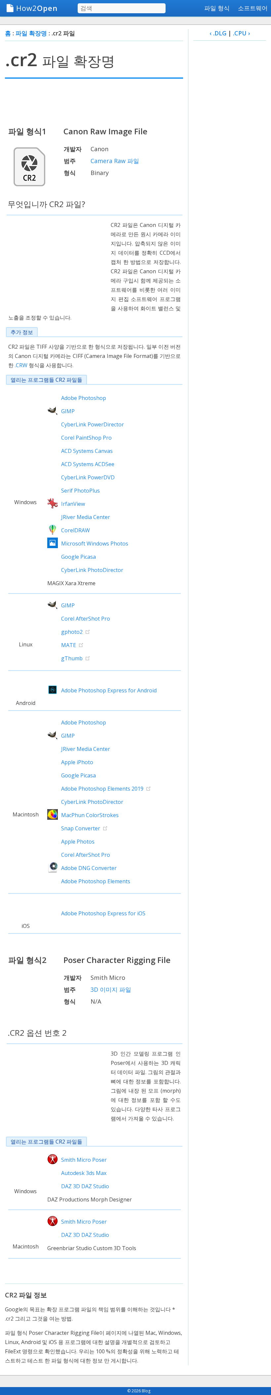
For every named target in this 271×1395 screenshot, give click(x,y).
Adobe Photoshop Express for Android (109, 690)
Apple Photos (78, 841)
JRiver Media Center (85, 517)
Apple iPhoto (77, 762)
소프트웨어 (253, 8)
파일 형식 (217, 8)
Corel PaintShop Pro (86, 437)
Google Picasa (78, 556)
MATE (68, 645)
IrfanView (73, 503)
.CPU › (241, 33)
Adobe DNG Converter (89, 868)
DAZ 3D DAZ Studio (85, 1186)
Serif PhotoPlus (80, 490)
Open (37, 8)
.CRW (21, 365)
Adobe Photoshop (83, 398)
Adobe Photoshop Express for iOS (103, 913)
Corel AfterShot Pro (85, 618)
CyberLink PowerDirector (92, 424)
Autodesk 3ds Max (83, 1173)
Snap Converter (80, 828)
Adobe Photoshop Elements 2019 (102, 788)
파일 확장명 (31, 33)
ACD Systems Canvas (87, 451)
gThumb (72, 658)
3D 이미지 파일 (111, 989)
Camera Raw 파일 (115, 161)
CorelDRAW (75, 530)
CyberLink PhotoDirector (92, 570)
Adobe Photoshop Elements (95, 881)
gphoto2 (72, 631)
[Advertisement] (94, 101)
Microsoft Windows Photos (94, 543)
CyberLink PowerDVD (88, 477)
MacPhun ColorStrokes (90, 815)
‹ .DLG (218, 33)
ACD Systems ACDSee (87, 464)
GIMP (68, 411)
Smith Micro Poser (84, 1159)
